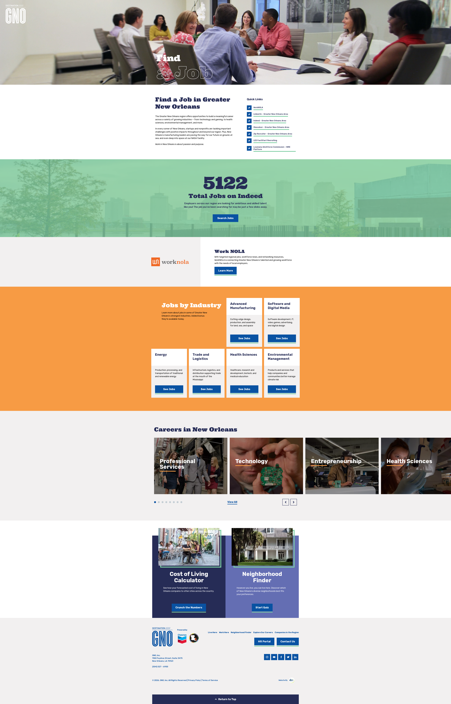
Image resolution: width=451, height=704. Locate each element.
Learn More (225, 270)
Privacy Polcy (194, 680)
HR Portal (264, 641)
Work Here (224, 632)
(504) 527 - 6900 (160, 667)
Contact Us (287, 641)
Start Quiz (262, 607)
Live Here (212, 632)
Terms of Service (210, 680)
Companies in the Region (287, 632)
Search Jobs (225, 218)
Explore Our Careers (263, 632)
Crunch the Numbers (188, 607)
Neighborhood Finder (241, 632)
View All (232, 502)
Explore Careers (173, 480)
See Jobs (244, 338)
